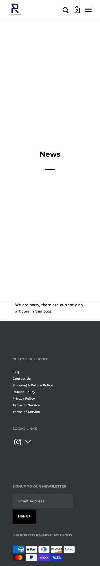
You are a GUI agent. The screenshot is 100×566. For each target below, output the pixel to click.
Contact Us (22, 378)
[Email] (28, 442)
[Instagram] (17, 442)
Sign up (24, 516)
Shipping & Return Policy (33, 385)
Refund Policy (24, 392)
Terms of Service (26, 405)
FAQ (16, 372)
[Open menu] (88, 10)
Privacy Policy (24, 398)
